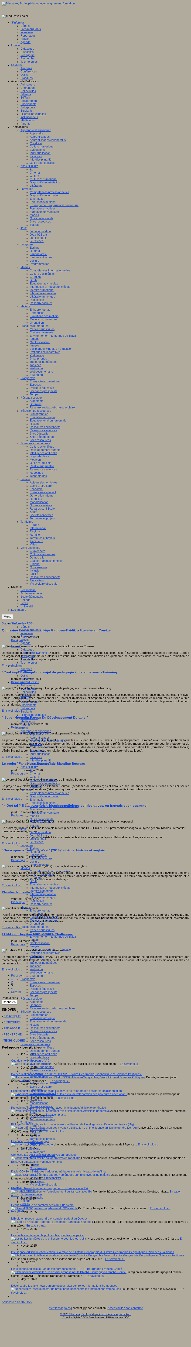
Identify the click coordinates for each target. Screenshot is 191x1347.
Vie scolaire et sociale (44, 1184)
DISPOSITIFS (11, 1022)
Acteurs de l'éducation (25, 682)
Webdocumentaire (41, 972)
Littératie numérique (42, 897)
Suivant (16, 992)
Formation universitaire (44, 812)
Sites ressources (40, 1041)
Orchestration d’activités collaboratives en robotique (44, 1154)
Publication (37, 900)
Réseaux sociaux (41, 904)
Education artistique (42, 1018)
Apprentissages (40, 737)
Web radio (36, 969)
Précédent (17, 975)
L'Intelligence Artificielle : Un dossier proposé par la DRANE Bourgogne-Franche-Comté (66, 1269)
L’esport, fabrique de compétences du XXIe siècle (42, 1205)
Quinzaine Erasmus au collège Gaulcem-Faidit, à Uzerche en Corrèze (56, 630)
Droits (33, 881)
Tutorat (34, 825)
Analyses (26, 669)
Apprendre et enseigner (35, 731)
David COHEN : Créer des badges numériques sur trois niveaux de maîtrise (58, 1171)
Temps (34, 995)
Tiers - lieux (37, 1181)
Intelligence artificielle (43, 1054)
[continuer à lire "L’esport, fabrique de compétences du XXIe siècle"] (44, 1208)
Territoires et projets (42, 1119)
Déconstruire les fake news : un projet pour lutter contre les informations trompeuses (64, 1285)
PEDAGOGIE (11, 1028)
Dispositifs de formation (44, 796)
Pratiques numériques (34, 927)
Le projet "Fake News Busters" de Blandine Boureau (43, 763)
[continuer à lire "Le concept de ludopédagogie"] (32, 1144)
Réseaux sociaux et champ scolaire (52, 1008)
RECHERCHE (12, 1034)
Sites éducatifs (39, 1034)
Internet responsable (43, 894)
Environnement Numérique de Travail (53, 936)
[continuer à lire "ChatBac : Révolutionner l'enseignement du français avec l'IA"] (51, 1191)
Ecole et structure (41, 1086)
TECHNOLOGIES (14, 1040)
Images (34, 946)
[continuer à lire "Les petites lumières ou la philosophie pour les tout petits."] (49, 1238)
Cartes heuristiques (42, 930)
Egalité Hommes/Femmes (46, 1161)
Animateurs (27, 685)
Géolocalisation (40, 943)
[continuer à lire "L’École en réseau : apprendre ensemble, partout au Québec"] (51, 1222)
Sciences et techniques (35, 1044)
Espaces (35, 985)
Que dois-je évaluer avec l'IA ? (30, 1060)
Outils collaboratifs (41, 819)
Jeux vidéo (37, 842)
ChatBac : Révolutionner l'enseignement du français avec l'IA (49, 1188)
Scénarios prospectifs (43, 992)
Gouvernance (38, 1168)
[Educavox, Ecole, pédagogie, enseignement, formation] (38, 3)
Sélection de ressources (35, 1011)
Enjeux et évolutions (42, 803)
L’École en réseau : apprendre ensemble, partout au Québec (49, 1218)
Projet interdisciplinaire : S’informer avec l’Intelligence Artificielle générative (58, 1107)
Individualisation (40, 754)
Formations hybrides (43, 809)
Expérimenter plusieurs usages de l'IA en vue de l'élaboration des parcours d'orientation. (67, 1091)
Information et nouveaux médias (50, 887)
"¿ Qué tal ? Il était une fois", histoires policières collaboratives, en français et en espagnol (74, 805)
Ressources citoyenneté (45, 1028)
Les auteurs (18, 1210)
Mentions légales (60, 1308)
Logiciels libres (39, 1057)
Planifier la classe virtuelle (23, 892)
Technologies (29, 662)
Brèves (24, 639)
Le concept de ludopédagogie (30, 1141)
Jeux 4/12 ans (39, 835)
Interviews (26, 633)
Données (35, 1005)
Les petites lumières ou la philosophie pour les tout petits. (47, 1235)
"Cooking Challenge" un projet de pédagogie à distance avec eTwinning (59, 672)
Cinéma (35, 773)
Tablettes (35, 966)
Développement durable (45, 1050)
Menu (7, 616)
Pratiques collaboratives (45, 953)
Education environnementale (48, 1021)
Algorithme (37, 1002)
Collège (25, 1201)
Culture (34, 776)
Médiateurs (27, 721)
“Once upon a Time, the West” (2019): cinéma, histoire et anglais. (54, 850)
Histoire (35, 1024)
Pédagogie (18, 682)
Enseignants (28, 705)
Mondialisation (39, 1103)
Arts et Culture (29, 767)
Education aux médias (44, 884)
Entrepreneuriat (40, 910)
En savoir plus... (12, 665)
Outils (24, 675)
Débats (25, 626)
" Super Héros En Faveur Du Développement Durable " (45, 717)
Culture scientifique (42, 1047)
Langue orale (38, 855)
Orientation (37, 923)
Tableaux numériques (43, 962)
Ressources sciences (43, 1031)
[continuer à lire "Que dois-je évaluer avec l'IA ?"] (32, 1064)
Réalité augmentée (42, 1067)
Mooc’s (34, 816)
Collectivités (28, 692)
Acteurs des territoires (43, 1083)
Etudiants (26, 711)
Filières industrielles (33, 714)
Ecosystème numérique (45, 982)
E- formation (37, 799)
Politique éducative (42, 989)
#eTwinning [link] (39, 653)
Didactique (27, 649)
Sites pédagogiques (42, 1037)
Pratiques (17, 640)
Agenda (25, 643)
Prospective (27, 979)
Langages (26, 845)
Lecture (34, 861)
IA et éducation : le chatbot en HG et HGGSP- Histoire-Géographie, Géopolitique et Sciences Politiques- (76, 1074)
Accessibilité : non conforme (125, 1308)
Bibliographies (39, 1015)
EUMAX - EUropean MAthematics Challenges (37, 934)
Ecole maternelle (31, 1194)
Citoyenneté (37, 1152)
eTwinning (36, 975)
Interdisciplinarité (40, 760)
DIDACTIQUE (12, 1016)
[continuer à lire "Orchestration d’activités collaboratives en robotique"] (46, 1158)
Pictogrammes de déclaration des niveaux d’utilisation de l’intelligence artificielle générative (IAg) (72, 1124)
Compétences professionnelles (49, 793)
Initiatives (36, 757)
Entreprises (27, 708)
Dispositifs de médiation (45, 783)
